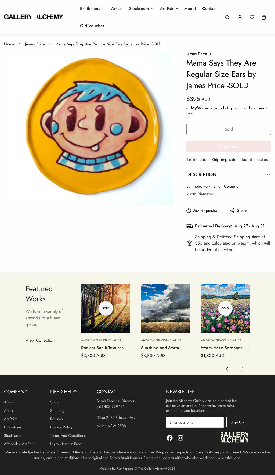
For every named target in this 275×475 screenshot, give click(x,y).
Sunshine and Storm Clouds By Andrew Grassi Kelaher (165, 348)
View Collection (40, 340)
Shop (54, 402)
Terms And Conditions (68, 435)
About (190, 8)
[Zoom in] (161, 62)
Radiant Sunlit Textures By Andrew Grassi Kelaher (105, 348)
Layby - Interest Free (65, 444)
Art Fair (167, 8)
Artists (116, 8)
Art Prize (11, 419)
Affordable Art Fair (19, 444)
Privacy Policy (61, 427)
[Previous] (229, 369)
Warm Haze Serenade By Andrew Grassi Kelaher (225, 348)
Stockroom (139, 8)
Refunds (56, 419)
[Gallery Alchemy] (33, 17)
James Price (35, 44)
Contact (209, 8)
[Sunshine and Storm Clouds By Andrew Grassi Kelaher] (165, 308)
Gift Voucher (92, 26)
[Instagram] (180, 438)
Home (9, 44)
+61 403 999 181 (110, 406)
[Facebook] (169, 438)
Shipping (219, 159)
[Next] (241, 369)
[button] (263, 17)
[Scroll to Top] (264, 446)
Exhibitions (90, 8)
